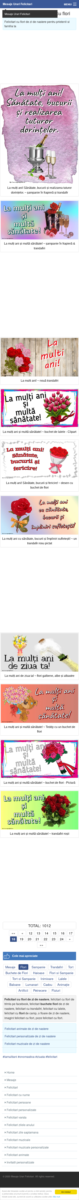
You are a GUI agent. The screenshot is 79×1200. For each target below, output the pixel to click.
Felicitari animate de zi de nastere (27, 1029)
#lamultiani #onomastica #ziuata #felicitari (30, 1057)
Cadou (47, 984)
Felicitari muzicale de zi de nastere (27, 1044)
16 (62, 933)
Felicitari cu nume (18, 1095)
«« (13, 933)
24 (62, 939)
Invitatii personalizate (20, 1162)
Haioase (38, 972)
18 (13, 939)
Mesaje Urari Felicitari (17, 4)
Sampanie (38, 967)
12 (30, 933)
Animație (63, 984)
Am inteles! (66, 1191)
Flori (23, 967)
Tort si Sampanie (23, 978)
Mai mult (56, 1196)
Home (10, 1072)
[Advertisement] (39, 55)
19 (21, 939)
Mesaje (10, 967)
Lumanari (32, 984)
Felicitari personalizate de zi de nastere (30, 1036)
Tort (70, 967)
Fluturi (56, 990)
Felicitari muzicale (18, 1140)
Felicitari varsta (16, 1117)
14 (46, 933)
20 (29, 939)
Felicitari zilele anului (20, 1125)
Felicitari (12, 1087)
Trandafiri (56, 967)
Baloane (14, 984)
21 (37, 939)
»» (41, 945)
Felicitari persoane (18, 1102)
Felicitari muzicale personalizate (27, 1147)
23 (53, 939)
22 (45, 939)
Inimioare (47, 978)
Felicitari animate (17, 1155)
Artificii (23, 990)
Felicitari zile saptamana (22, 1132)
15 (54, 933)
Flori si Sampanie (61, 972)
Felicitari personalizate (21, 1110)
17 (71, 933)
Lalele (62, 978)
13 (38, 933)
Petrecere (39, 990)
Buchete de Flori (17, 972)
